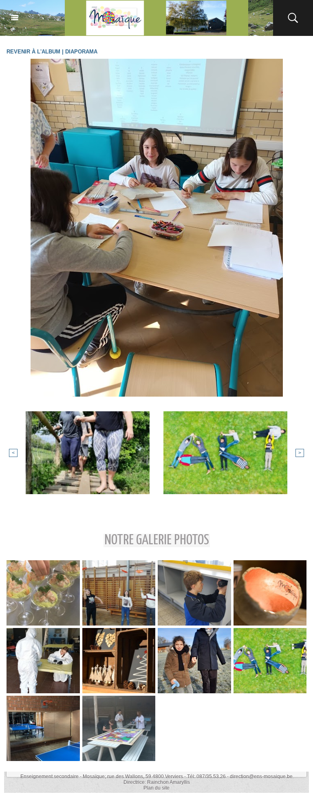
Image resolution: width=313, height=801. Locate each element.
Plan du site (156, 788)
